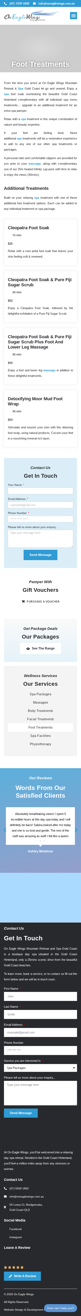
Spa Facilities (40, 735)
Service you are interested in (22, 1060)
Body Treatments (40, 710)
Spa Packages (40, 694)
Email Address (17, 498)
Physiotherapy (40, 744)
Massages (40, 702)
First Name (11, 988)
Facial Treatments (40, 719)
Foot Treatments (41, 727)
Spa (20, 88)
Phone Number (18, 513)
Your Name (15, 484)
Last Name (11, 1006)
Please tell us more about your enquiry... (33, 527)
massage (35, 163)
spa (6, 94)
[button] (73, 15)
